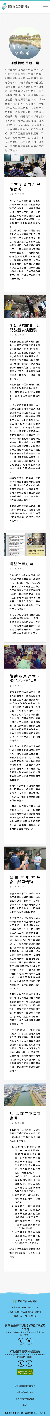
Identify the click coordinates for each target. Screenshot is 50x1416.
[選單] (45, 7)
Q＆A (25, 1405)
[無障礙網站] (25, 1372)
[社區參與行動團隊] (15, 7)
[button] (21, 1341)
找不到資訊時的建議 (25, 1398)
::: (1, 2)
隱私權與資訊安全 (25, 1392)
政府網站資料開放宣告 (25, 1385)
